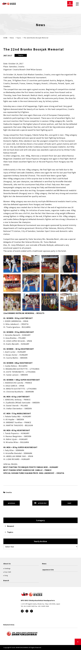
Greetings (7, 568)
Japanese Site (48, 570)
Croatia (8, 492)
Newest (10, 526)
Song (6, 575)
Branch (6, 580)
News (12, 38)
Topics (19, 38)
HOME (5, 38)
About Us (7, 564)
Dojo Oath (7, 572)
